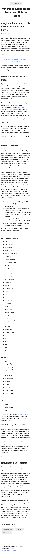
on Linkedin (8, 550)
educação (19, 529)
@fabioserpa (21, 107)
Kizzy (23, 159)
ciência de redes (7, 529)
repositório (10, 109)
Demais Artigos (16, 3)
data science (6, 533)
